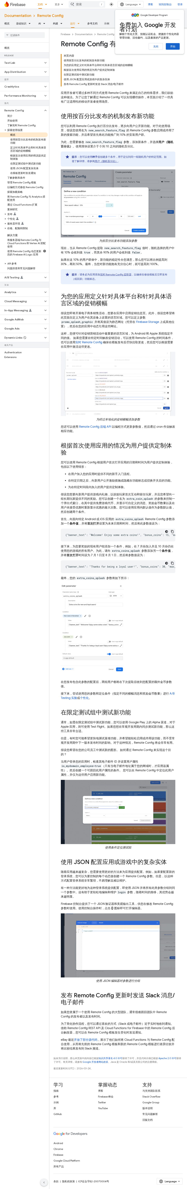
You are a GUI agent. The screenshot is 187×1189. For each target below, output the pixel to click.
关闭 (155, 46)
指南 (56, 1090)
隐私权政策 (68, 1181)
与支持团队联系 (151, 1090)
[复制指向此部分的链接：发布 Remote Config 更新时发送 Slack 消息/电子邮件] (87, 1003)
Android (58, 1143)
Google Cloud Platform (67, 1160)
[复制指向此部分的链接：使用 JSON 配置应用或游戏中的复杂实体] (170, 862)
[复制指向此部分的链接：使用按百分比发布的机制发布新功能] (158, 116)
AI (39, 23)
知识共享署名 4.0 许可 (110, 1058)
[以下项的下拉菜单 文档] (47, 4)
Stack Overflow (151, 1096)
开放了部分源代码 (85, 1040)
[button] (21, 62)
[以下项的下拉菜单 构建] (62, 23)
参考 (56, 1096)
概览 (6, 23)
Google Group (150, 1102)
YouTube (103, 1108)
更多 (57, 4)
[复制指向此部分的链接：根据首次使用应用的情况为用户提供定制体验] (70, 453)
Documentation (17, 15)
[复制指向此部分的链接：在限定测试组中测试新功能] (134, 713)
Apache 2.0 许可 (167, 1058)
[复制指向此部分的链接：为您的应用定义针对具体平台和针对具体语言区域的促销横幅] (111, 304)
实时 (88, 342)
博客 (150, 4)
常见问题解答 (150, 1114)
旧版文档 (147, 1120)
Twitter (102, 1102)
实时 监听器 (115, 274)
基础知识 (21, 23)
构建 (55, 23)
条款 (56, 1181)
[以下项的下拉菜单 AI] (45, 23)
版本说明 (147, 1108)
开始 (172, 46)
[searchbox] (24, 35)
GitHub (58, 1114)
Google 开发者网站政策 (95, 1061)
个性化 (84, 698)
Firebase (65, 34)
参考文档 (92, 23)
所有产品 (59, 1166)
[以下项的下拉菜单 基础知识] (30, 23)
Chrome (58, 1149)
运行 (72, 23)
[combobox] (87, 4)
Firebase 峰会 (105, 1096)
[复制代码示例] (172, 531)
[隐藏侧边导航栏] (44, 1182)
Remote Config (50, 15)
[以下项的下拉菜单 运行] (79, 23)
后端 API (95, 427)
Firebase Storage (147, 322)
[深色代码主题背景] (166, 531)
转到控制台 (165, 4)
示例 (106, 23)
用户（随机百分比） (106, 161)
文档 (40, 4)
